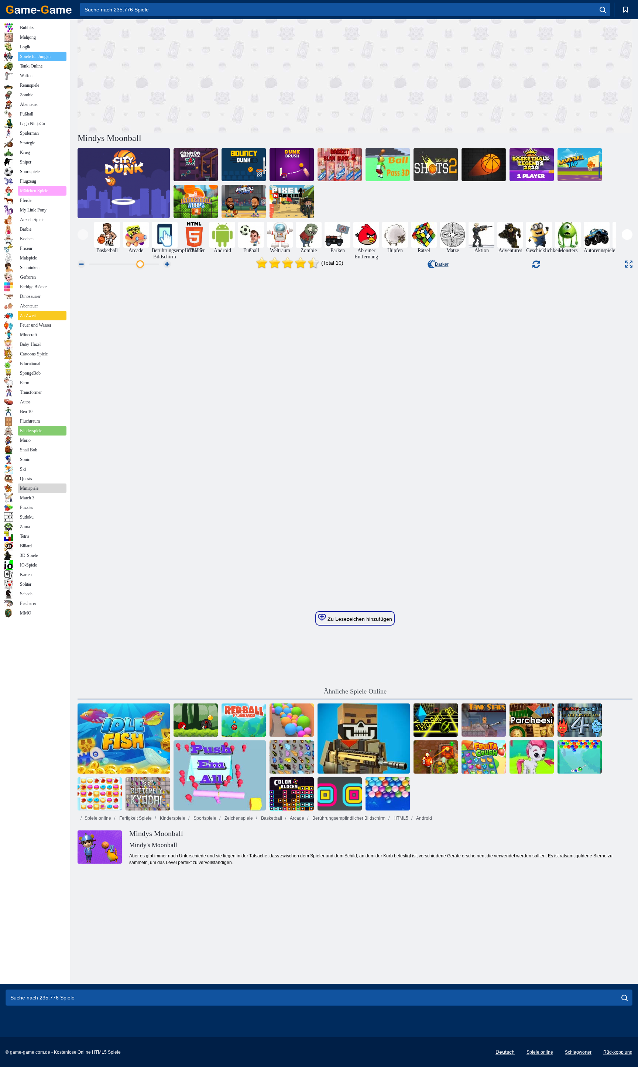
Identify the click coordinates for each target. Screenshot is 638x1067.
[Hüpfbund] (244, 164)
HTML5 (400, 818)
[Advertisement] (216, 75)
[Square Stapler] (340, 793)
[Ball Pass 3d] (388, 164)
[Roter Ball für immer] (244, 720)
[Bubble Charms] (580, 757)
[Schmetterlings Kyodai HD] (148, 793)
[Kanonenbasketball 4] (196, 164)
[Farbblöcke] (292, 793)
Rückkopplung (617, 1052)
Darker (442, 264)
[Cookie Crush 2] (100, 793)
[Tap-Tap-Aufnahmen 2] (436, 164)
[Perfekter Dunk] (484, 164)
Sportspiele (204, 818)
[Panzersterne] (484, 720)
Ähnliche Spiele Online (355, 691)
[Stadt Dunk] (124, 183)
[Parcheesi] (532, 720)
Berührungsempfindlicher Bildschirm (348, 818)
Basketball (271, 818)
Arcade (296, 818)
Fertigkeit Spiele (135, 818)
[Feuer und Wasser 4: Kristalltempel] (580, 720)
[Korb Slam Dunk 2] (340, 164)
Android (423, 818)
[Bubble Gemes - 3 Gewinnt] (532, 757)
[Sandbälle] (292, 720)
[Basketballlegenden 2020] (532, 164)
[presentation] (83, 234)
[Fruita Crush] (484, 757)
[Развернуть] (628, 264)
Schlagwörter (578, 1052)
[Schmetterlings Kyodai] (292, 757)
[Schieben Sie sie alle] (220, 775)
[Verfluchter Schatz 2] (436, 757)
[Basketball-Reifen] (196, 201)
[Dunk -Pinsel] (292, 164)
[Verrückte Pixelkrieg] (364, 738)
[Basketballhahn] (580, 164)
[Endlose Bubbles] (388, 793)
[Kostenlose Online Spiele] (39, 10)
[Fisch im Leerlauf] (124, 738)
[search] (603, 10)
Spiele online (98, 818)
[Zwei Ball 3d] (436, 720)
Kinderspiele (172, 818)
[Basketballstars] (244, 201)
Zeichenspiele (238, 818)
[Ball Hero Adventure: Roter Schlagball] (196, 720)
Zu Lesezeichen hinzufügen (359, 619)
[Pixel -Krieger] (292, 201)
